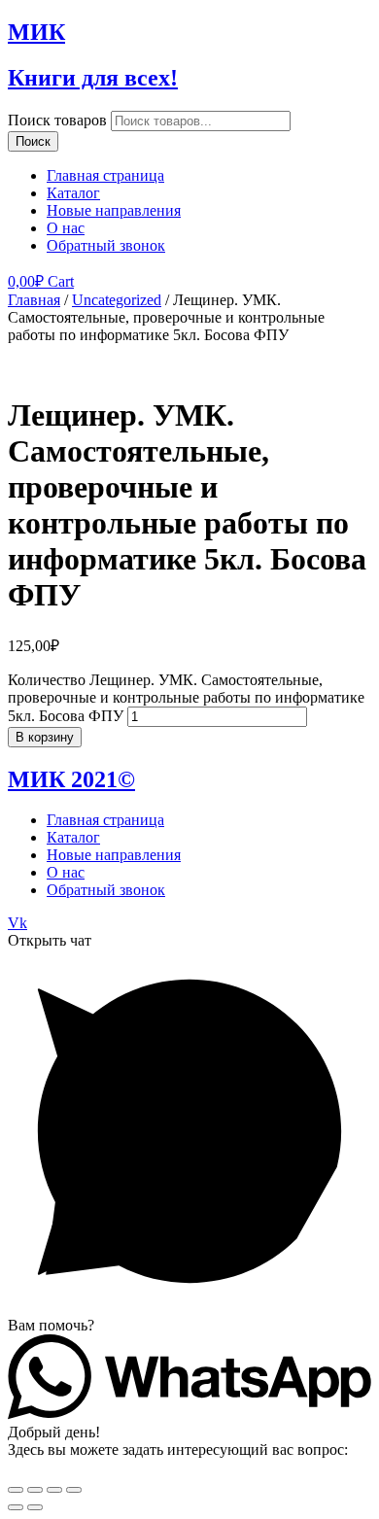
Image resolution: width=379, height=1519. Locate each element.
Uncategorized (116, 300)
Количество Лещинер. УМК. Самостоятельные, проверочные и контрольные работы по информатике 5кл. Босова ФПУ (186, 698)
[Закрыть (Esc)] (15, 1490)
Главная (34, 300)
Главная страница (105, 175)
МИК (36, 32)
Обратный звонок (106, 245)
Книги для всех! (93, 77)
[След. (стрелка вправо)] (35, 1507)
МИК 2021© (71, 779)
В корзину (45, 737)
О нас (66, 228)
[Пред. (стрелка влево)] (15, 1507)
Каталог (73, 193)
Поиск (33, 141)
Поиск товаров (57, 120)
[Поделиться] (35, 1490)
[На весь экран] (54, 1490)
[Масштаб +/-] (74, 1490)
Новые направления (114, 210)
